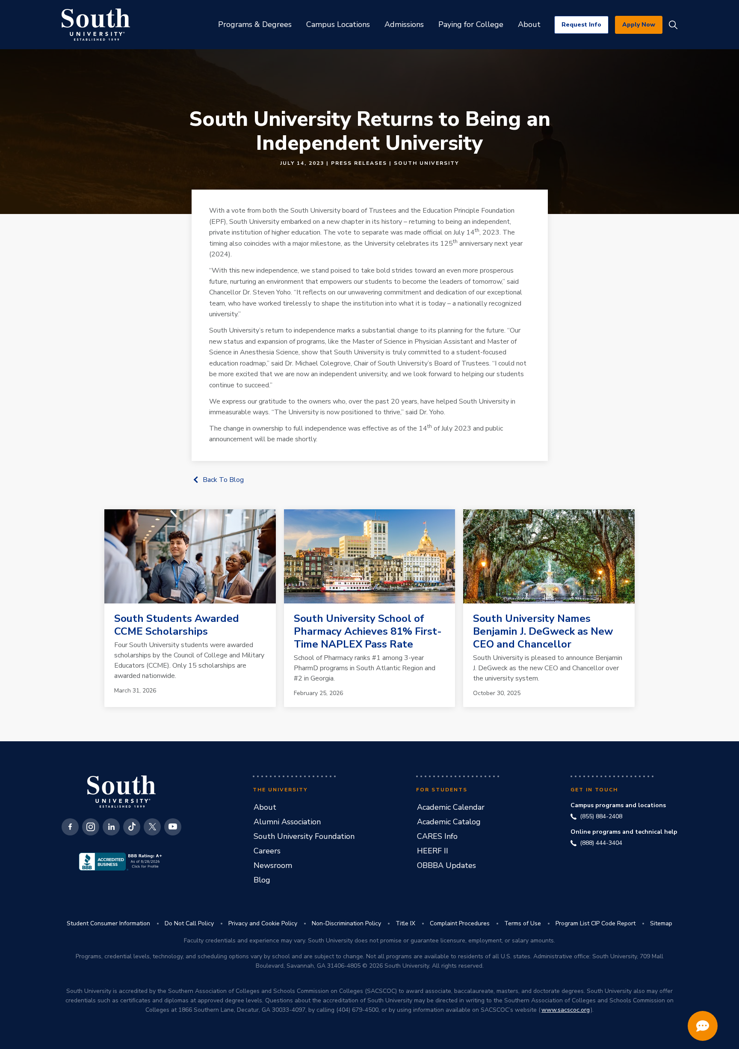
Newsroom (273, 865)
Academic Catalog (449, 822)
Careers (267, 851)
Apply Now (638, 25)
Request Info (581, 25)
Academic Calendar (451, 807)
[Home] (96, 25)
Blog (262, 880)
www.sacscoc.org (565, 1010)
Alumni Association (287, 822)
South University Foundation (304, 836)
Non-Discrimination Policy (346, 923)
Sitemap (661, 923)
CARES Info (437, 836)
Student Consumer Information (108, 923)
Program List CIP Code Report (596, 923)
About (265, 807)
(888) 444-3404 (601, 843)
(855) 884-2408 (601, 816)
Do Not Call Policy (189, 923)
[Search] (673, 24)
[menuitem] (255, 24)
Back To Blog (223, 480)
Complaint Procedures (460, 923)
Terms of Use (522, 923)
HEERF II (432, 851)
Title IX (405, 923)
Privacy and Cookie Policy (262, 923)
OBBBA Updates (446, 865)
